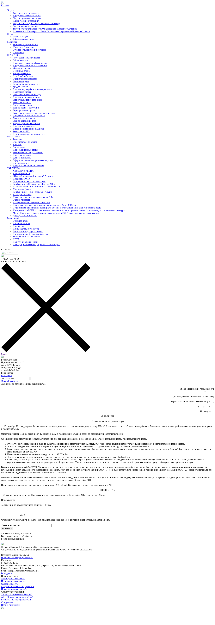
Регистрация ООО (22, 102)
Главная (5, 5)
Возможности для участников (28, 231)
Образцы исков (20, 60)
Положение (18, 226)
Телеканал (18, 139)
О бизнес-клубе (20, 221)
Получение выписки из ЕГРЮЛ (29, 115)
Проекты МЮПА (21, 178)
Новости (17, 144)
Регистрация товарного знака (27, 100)
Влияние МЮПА (21, 173)
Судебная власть (9, 584)
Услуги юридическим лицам (27, 18)
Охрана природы (21, 200)
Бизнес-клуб (13, 218)
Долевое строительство (24, 118)
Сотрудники (19, 147)
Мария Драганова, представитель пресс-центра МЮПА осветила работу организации (56, 213)
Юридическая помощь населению (30, 65)
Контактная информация (25, 44)
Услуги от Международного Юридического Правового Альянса (45, 28)
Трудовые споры (21, 86)
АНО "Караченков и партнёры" (17, 597)
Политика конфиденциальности (17, 557)
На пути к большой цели (25, 242)
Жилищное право (21, 68)
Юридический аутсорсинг (26, 21)
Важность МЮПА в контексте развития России (37, 186)
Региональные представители (28, 152)
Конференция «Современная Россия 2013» (34, 184)
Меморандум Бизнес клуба (26, 236)
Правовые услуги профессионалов (30, 63)
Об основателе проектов (25, 142)
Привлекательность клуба (26, 228)
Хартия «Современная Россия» (28, 165)
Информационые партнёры (15, 589)
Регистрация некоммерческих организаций (34, 113)
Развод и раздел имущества (26, 84)
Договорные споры (22, 105)
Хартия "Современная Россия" (16, 594)
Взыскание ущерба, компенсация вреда (32, 89)
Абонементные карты (24, 39)
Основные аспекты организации (29, 181)
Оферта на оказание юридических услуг (33, 160)
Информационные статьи (25, 150)
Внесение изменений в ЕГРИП (28, 128)
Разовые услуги (21, 36)
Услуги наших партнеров (25, 26)
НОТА (16, 239)
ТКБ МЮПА (13, 168)
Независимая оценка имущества (29, 134)
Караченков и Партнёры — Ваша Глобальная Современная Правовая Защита (51, 31)
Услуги (10, 10)
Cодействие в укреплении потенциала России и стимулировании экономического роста (57, 207)
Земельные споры (22, 73)
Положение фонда (22, 189)
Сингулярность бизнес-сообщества (30, 234)
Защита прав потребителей (26, 123)
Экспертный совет (22, 194)
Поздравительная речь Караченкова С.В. (33, 197)
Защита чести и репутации (26, 107)
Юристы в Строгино (23, 47)
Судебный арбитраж (23, 76)
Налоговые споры (22, 92)
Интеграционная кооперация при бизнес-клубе (36, 244)
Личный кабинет (9, 381)
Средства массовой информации (17, 586)
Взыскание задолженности (26, 97)
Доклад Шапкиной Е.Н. (25, 215)
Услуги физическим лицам (26, 13)
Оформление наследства (25, 78)
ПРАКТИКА (13, 55)
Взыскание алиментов (24, 126)
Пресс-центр (13, 136)
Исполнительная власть (13, 581)
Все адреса (6, 375)
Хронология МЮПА (23, 171)
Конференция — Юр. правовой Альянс (32, 192)
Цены (10, 34)
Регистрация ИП (21, 131)
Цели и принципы (22, 157)
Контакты (12, 42)
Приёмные (18, 52)
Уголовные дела (21, 81)
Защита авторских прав (24, 121)
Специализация (21, 163)
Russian (9, 253)
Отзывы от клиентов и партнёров (30, 50)
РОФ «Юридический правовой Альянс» (33, 176)
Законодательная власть (13, 578)
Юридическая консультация (27, 15)
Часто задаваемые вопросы (26, 57)
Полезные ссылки (22, 155)
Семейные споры (21, 71)
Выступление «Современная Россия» (31, 202)
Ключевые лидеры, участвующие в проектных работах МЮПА (44, 205)
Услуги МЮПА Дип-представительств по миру (36, 23)
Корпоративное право (24, 110)
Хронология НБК (21, 223)
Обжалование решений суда (27, 94)
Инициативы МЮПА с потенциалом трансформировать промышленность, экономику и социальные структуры (69, 210)
